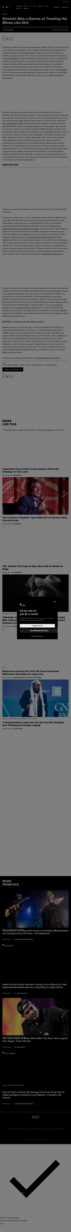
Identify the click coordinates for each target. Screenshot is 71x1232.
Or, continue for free (37, 636)
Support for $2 (37, 626)
